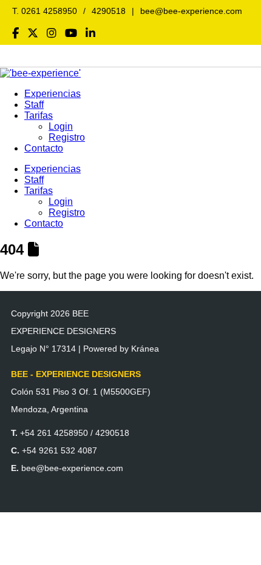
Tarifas (38, 115)
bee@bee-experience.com (191, 11)
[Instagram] (51, 33)
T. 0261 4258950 (44, 11)
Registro (67, 137)
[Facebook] (15, 33)
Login (61, 126)
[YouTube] (71, 33)
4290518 (109, 11)
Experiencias (52, 94)
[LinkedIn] (90, 33)
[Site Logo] (40, 73)
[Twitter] (32, 33)
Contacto (43, 148)
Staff (34, 104)
